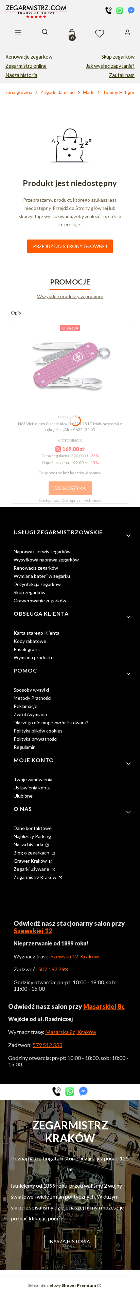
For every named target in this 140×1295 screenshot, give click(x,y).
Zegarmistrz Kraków (35, 877)
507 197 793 (53, 969)
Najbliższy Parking (32, 836)
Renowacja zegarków (36, 568)
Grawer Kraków (31, 861)
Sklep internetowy (62, 1285)
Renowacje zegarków (28, 57)
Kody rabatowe (30, 641)
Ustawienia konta (32, 787)
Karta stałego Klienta (36, 633)
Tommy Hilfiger (119, 92)
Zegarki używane (32, 869)
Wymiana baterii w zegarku (42, 576)
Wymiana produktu (34, 657)
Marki (88, 92)
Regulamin (25, 747)
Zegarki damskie (57, 92)
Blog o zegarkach (32, 852)
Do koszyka (70, 488)
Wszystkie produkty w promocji (70, 296)
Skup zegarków (118, 57)
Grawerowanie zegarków (40, 600)
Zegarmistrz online (26, 66)
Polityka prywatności (35, 739)
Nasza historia (21, 75)
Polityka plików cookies (38, 731)
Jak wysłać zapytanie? (110, 66)
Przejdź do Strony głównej (70, 246)
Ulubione (23, 796)
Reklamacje (25, 706)
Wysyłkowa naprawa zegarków (46, 559)
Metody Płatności (32, 698)
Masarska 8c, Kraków (70, 1032)
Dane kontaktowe (33, 828)
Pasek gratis (27, 649)
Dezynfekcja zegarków (37, 584)
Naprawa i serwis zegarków (42, 551)
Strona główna (16, 92)
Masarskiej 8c (104, 1006)
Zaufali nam (122, 75)
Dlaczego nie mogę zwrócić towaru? (51, 722)
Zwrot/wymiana (30, 714)
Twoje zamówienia (33, 779)
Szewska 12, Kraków (75, 956)
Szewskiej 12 (33, 931)
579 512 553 (47, 1045)
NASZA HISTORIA (70, 1241)
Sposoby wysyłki (31, 690)
